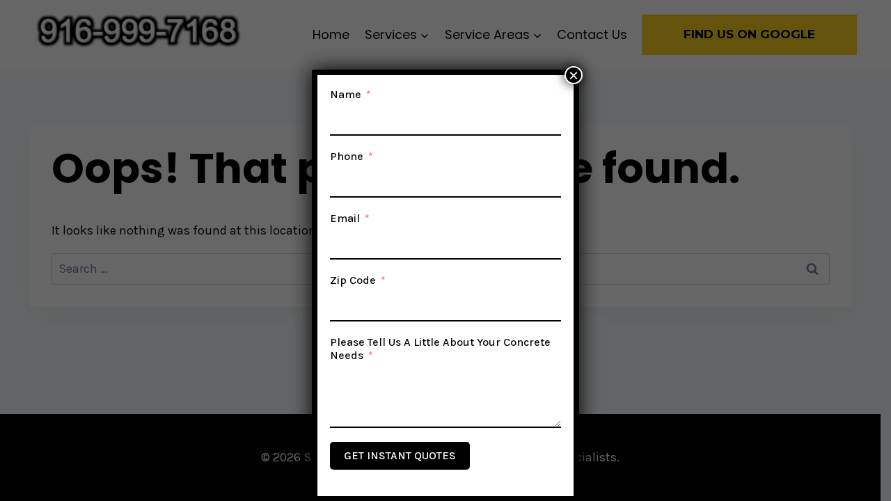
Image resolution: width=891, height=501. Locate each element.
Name (345, 94)
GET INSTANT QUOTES (400, 455)
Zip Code (353, 280)
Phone (346, 156)
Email (345, 218)
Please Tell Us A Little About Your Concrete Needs (440, 348)
